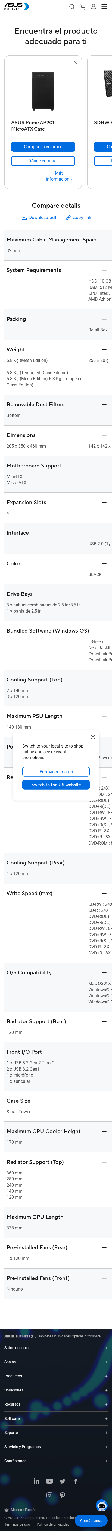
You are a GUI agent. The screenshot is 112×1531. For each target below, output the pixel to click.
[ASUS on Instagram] (49, 1496)
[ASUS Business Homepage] (16, 6)
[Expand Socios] (106, 1362)
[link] (43, 161)
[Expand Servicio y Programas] (106, 1446)
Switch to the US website (56, 785)
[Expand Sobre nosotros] (106, 1347)
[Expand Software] (106, 1418)
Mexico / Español (24, 1510)
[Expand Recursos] (106, 1404)
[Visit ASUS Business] (19, 1336)
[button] (72, 6)
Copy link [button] (82, 217)
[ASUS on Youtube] (49, 1482)
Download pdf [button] (42, 217)
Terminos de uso (17, 1524)
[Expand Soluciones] (106, 1390)
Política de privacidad (53, 1524)
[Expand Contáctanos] (106, 1461)
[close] (93, 737)
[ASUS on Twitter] (62, 1482)
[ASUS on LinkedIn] (36, 1482)
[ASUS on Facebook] (75, 1482)
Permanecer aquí (56, 771)
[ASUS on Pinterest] (62, 1496)
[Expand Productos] (106, 1376)
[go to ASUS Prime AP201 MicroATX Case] (43, 91)
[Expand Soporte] (106, 1432)
